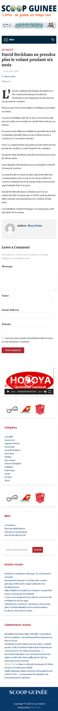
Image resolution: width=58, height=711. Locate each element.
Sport (7, 480)
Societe (8, 477)
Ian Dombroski (12, 654)
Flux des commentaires (16, 532)
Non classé (10, 460)
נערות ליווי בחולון (11, 664)
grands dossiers (12, 450)
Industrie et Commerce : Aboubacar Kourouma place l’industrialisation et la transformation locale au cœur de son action (27, 607)
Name (5, 295)
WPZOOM (35, 707)
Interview (9, 453)
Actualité (7, 49)
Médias (8, 457)
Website (6, 324)
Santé (7, 473)
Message (7, 266)
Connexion (10, 525)
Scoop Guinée (28, 692)
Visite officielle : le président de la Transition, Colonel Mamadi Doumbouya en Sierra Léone (28, 637)
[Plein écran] (49, 391)
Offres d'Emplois (13, 463)
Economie (9, 447)
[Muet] (45, 391)
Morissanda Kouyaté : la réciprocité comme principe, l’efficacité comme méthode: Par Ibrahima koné (26, 583)
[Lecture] (8, 391)
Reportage (10, 470)
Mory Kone (10, 76)
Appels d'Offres (12, 443)
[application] (29, 380)
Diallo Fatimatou (12, 671)
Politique (9, 467)
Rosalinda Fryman (14, 644)
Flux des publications (15, 528)
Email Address (10, 310)
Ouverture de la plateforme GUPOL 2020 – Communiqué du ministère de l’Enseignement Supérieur (29, 674)
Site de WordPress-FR (15, 535)
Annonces (10, 440)
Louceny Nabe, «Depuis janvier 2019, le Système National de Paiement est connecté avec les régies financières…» (28, 647)
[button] (29, 381)
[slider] (26, 391)
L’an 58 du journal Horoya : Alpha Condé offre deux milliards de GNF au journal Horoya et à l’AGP (28, 657)
